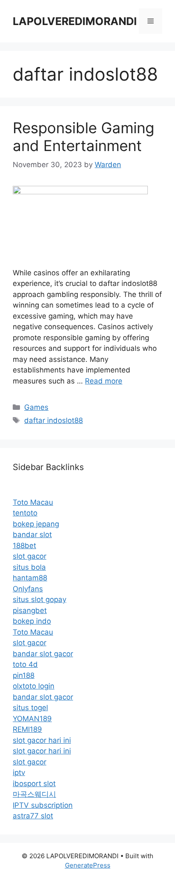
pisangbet (30, 610)
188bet (24, 545)
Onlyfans (28, 589)
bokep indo (32, 621)
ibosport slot (34, 783)
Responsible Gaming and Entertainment (83, 136)
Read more (103, 381)
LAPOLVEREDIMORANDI (75, 21)
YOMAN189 (32, 718)
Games (36, 407)
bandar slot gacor (43, 653)
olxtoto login (33, 686)
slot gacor (29, 556)
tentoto (25, 513)
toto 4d (25, 664)
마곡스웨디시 (34, 794)
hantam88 (30, 578)
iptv (19, 772)
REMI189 (27, 729)
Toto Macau (33, 502)
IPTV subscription (43, 805)
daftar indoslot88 (53, 420)
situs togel (30, 707)
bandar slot (32, 534)
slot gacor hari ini (42, 740)
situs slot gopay (39, 599)
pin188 (23, 675)
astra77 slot (33, 816)
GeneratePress (87, 865)
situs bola (29, 567)
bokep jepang (36, 524)
